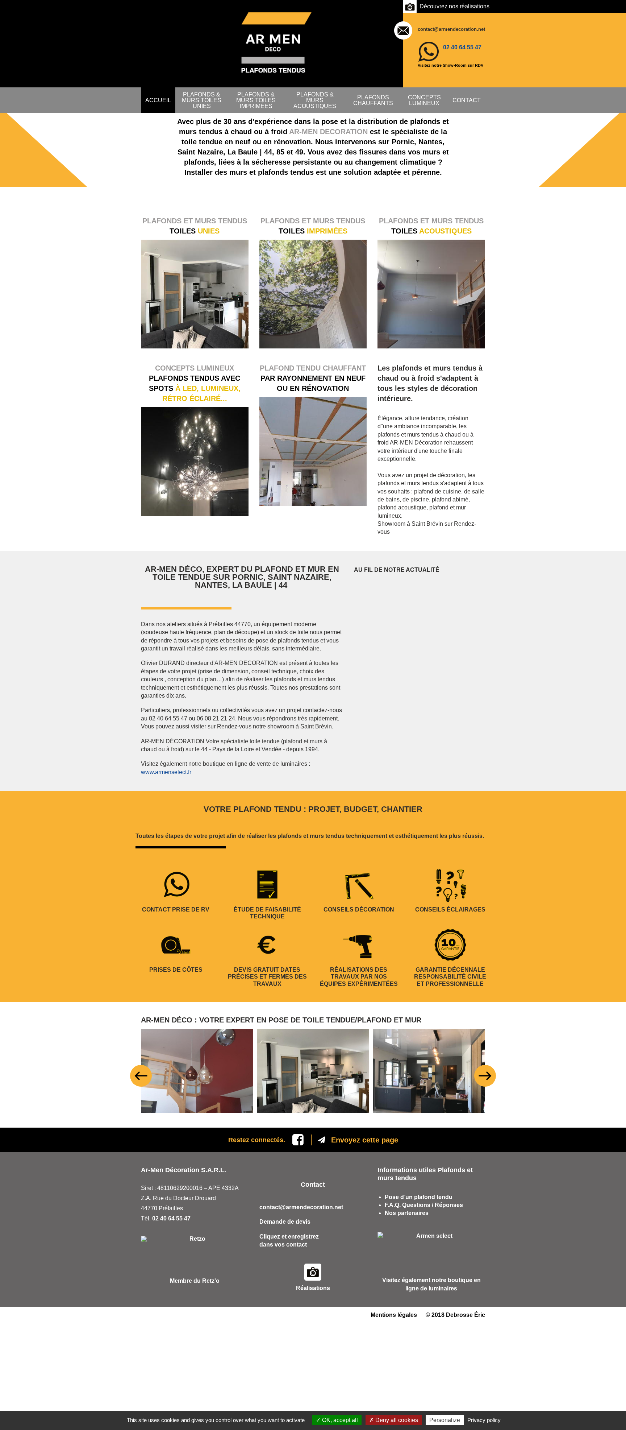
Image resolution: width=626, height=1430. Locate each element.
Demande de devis (284, 1222)
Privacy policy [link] (484, 1420)
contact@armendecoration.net (451, 29)
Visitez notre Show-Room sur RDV (450, 65)
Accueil (158, 100)
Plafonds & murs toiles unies (201, 100)
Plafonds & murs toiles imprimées (256, 100)
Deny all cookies (396, 1420)
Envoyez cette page (363, 1140)
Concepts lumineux (424, 100)
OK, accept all (339, 1420)
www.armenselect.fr (166, 772)
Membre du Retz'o (195, 1281)
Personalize (444, 1420)
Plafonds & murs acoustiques (314, 100)
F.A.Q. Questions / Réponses (424, 1205)
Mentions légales (394, 1315)
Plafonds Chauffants (373, 100)
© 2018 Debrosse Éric (455, 1315)
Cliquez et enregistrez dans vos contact (289, 1240)
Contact (466, 100)
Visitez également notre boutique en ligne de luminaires (431, 1284)
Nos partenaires (407, 1213)
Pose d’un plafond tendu (418, 1197)
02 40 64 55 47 (462, 47)
